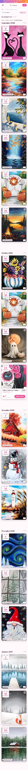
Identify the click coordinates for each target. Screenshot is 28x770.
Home (3, 20)
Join (24, 5)
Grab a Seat (20, 396)
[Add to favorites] (25, 27)
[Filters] (2, 9)
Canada (7, 20)
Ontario (11, 20)
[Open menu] (2, 5)
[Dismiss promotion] (26, 1)
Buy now (16, 2)
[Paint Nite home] (13, 5)
